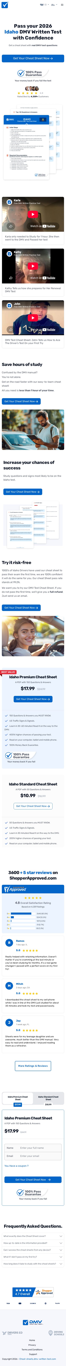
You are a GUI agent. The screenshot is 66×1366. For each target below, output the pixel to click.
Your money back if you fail (21, 761)
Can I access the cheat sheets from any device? (27, 1250)
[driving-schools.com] (56, 1333)
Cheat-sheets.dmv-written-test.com (37, 1359)
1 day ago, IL (21, 944)
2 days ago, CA (23, 987)
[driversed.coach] (12, 1333)
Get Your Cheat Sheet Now (31, 58)
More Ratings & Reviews (33, 1065)
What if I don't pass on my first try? (20, 1257)
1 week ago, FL (22, 1024)
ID (46, 4)
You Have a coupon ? (16, 1165)
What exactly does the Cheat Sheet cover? (25, 1236)
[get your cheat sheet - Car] (54, 4)
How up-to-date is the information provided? (25, 1243)
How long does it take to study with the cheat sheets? (30, 1264)
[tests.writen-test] (5, 5)
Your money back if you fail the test (33, 80)
